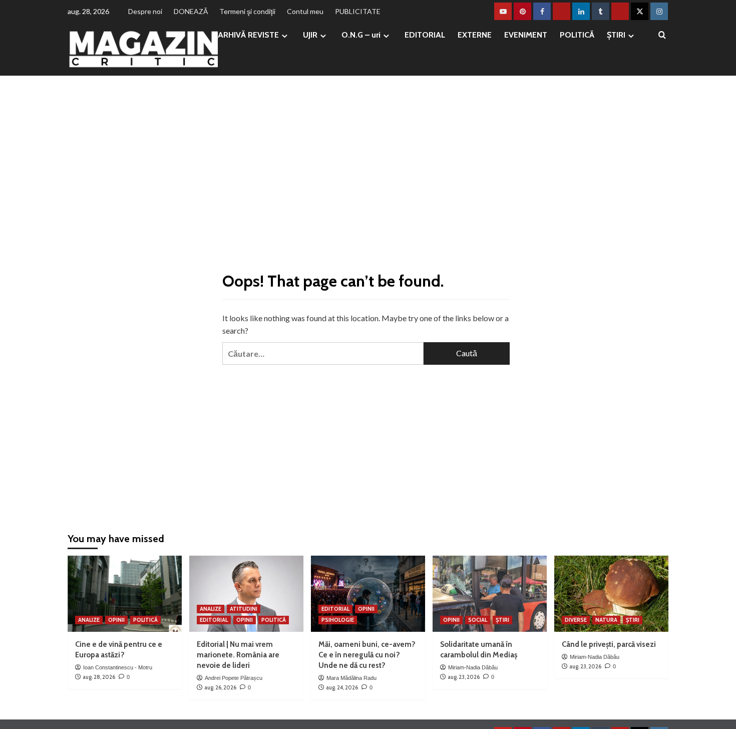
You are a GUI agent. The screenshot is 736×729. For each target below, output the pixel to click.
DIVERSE (576, 619)
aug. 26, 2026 (220, 687)
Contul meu (305, 11)
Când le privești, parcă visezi (609, 644)
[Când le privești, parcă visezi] (611, 594)
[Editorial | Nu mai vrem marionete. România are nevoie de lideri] (246, 594)
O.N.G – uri (361, 35)
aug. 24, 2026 (342, 687)
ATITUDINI (243, 608)
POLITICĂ (577, 35)
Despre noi (145, 11)
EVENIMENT (525, 35)
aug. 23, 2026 (464, 676)
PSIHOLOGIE (337, 619)
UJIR (310, 35)
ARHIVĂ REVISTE (248, 35)
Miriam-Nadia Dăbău (473, 667)
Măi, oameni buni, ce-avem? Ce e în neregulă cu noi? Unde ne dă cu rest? (367, 655)
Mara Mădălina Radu (351, 678)
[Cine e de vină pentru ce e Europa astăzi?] (125, 594)
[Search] (662, 35)
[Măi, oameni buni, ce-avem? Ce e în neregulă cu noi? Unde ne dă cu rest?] (368, 594)
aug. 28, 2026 (99, 676)
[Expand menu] (284, 36)
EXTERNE (475, 35)
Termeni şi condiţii (247, 11)
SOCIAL (477, 619)
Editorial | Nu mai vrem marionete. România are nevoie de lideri (238, 655)
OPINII (116, 619)
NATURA (606, 619)
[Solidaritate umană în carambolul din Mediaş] (490, 594)
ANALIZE (89, 619)
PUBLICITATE (358, 11)
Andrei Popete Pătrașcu (233, 678)
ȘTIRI (616, 35)
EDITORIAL (425, 35)
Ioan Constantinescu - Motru (117, 667)
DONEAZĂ (191, 11)
